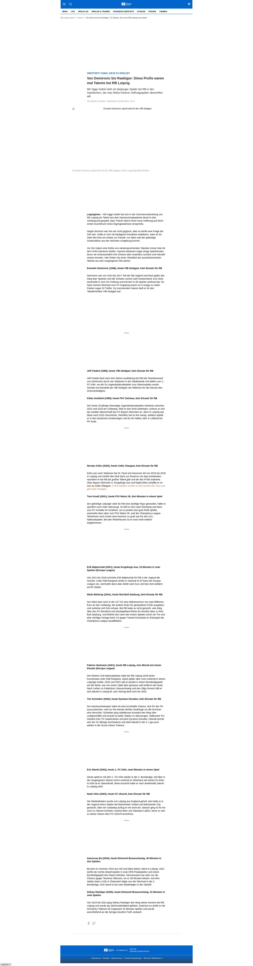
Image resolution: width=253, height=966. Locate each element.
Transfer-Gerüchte (123, 11)
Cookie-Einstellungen (133, 958)
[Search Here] (70, 4)
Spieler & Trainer (100, 11)
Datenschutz (116, 958)
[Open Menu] (64, 4)
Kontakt (106, 958)
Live (73, 11)
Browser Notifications (153, 958)
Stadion (141, 11)
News (65, 11)
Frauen (152, 11)
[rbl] (109, 950)
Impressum (96, 958)
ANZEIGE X (5, 965)
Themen (163, 11)
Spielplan (83, 11)
